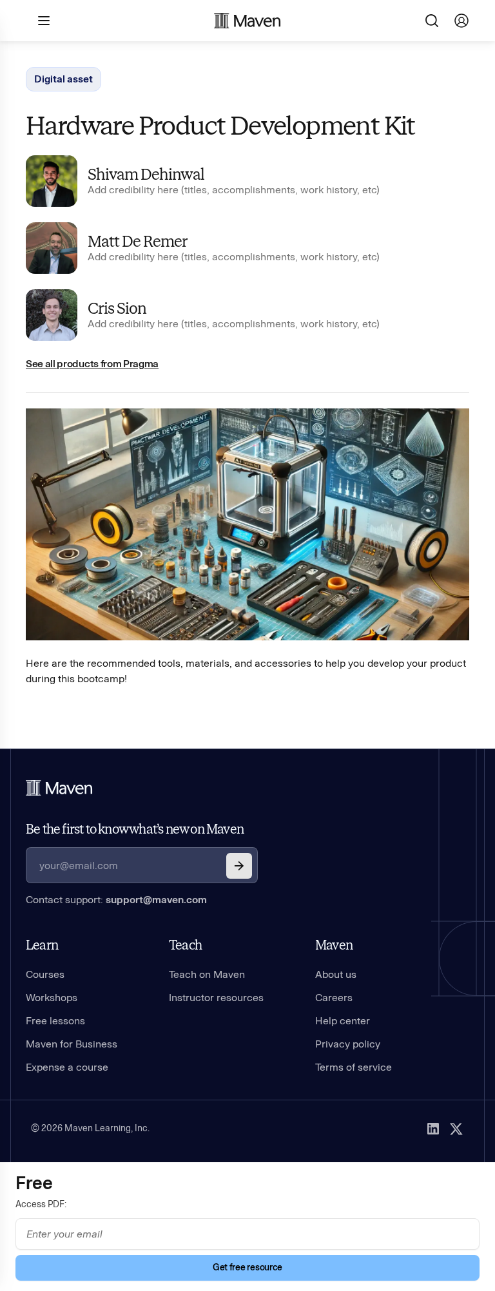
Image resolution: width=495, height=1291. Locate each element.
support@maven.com (156, 900)
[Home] (59, 788)
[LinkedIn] (433, 1128)
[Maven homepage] (247, 20)
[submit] (239, 866)
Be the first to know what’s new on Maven (135, 829)
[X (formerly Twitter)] (456, 1128)
